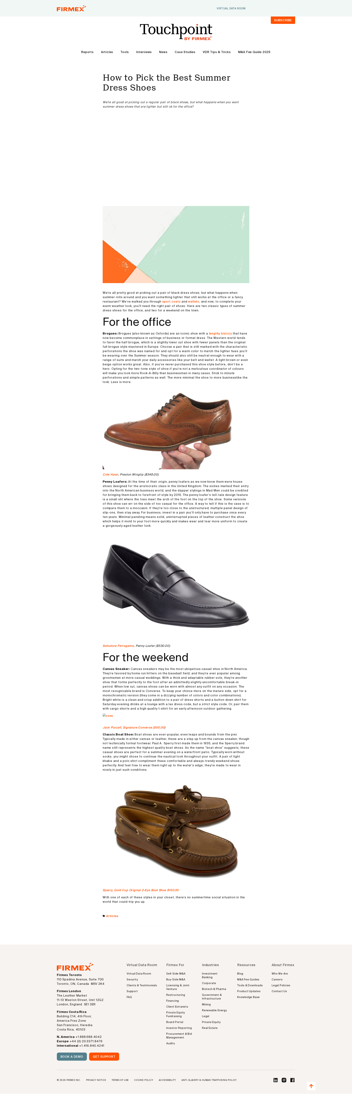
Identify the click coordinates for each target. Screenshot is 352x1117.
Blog (240, 973)
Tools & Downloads (250, 985)
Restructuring (175, 994)
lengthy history (220, 333)
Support (132, 991)
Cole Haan (110, 474)
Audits (170, 1043)
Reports (87, 52)
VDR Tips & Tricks (217, 52)
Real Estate (210, 1027)
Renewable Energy (214, 1010)
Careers (277, 979)
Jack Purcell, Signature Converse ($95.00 (133, 727)
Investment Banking (210, 975)
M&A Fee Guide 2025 (254, 52)
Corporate (209, 983)
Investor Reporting (179, 1027)
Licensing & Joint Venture (178, 987)
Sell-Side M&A (175, 973)
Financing (172, 1000)
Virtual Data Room (139, 973)
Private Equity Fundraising (175, 1014)
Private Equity (211, 1022)
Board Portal (174, 1022)
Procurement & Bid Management (179, 1035)
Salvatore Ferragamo (118, 645)
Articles (107, 52)
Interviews (144, 52)
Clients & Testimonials (142, 985)
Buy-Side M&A (175, 979)
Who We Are (280, 973)
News (163, 52)
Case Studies (185, 52)
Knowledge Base (248, 997)
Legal (205, 1016)
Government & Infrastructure (212, 996)
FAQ (129, 997)
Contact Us (279, 991)
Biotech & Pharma (214, 989)
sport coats (171, 301)
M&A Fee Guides (248, 979)
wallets (193, 301)
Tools (124, 52)
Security (132, 979)
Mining (206, 1004)
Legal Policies (281, 985)
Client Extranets (177, 1006)
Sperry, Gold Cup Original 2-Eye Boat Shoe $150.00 (141, 890)
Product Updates (249, 991)
